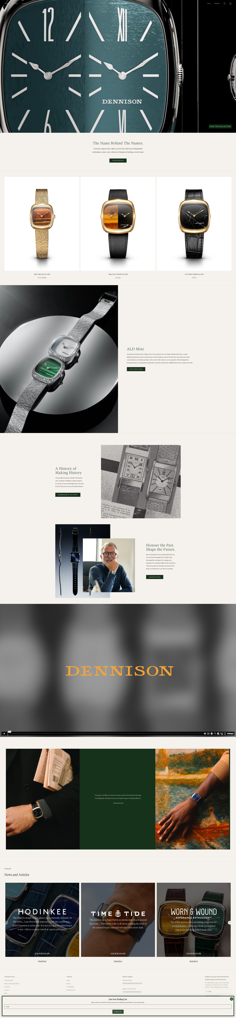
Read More (42, 961)
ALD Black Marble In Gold (194, 274)
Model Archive (71, 990)
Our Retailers (70, 987)
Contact (6, 990)
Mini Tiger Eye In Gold (42, 274)
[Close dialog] (231, 999)
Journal (23, 3)
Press (209, 3)
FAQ (5, 993)
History (15, 3)
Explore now (136, 369)
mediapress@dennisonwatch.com (132, 983)
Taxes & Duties (8, 980)
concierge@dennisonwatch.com (131, 991)
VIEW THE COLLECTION (220, 126)
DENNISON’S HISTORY (68, 495)
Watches (7, 3)
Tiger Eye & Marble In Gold (118, 274)
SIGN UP (118, 1012)
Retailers (217, 3)
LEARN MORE (155, 577)
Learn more (118, 160)
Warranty (7, 987)
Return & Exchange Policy (11, 983)
